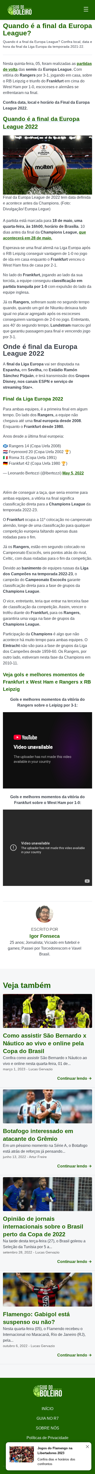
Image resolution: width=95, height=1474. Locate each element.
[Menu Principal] (86, 10)
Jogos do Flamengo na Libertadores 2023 (55, 1450)
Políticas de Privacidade (47, 1438)
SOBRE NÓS (47, 1428)
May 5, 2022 (73, 473)
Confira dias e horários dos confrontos (56, 1462)
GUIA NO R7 (48, 1418)
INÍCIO (47, 1409)
